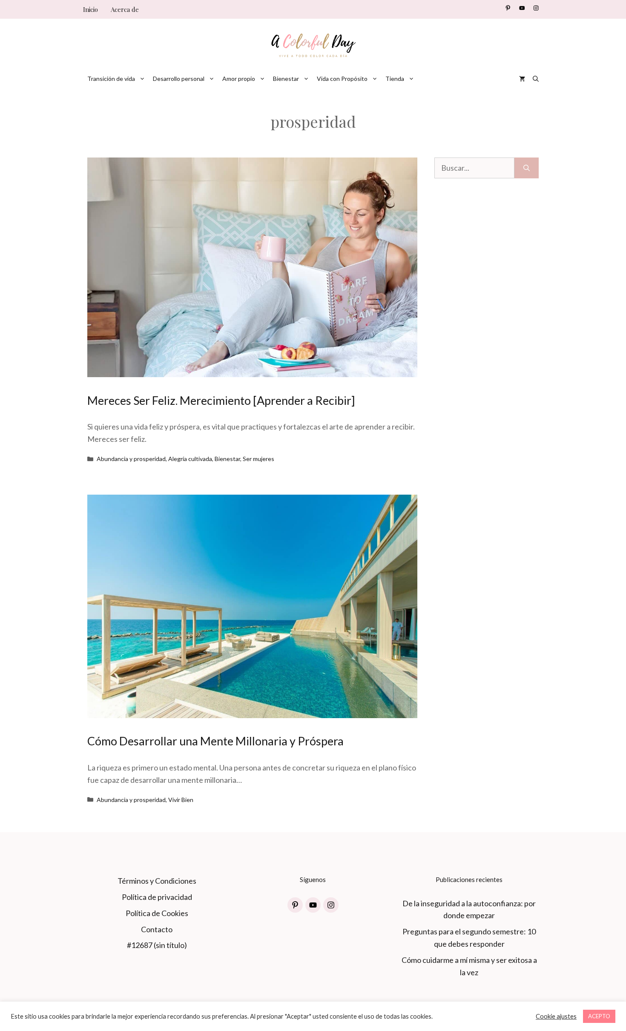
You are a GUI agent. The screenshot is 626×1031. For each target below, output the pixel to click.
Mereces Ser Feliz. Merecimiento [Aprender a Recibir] (221, 400)
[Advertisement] (486, 369)
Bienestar (286, 78)
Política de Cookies (157, 913)
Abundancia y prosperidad (131, 458)
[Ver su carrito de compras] (522, 79)
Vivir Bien (180, 799)
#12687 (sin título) (157, 945)
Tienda (394, 78)
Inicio (90, 9)
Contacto (156, 929)
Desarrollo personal (178, 78)
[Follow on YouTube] (522, 8)
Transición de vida (111, 78)
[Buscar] (526, 168)
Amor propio (238, 78)
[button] (536, 79)
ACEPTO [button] (599, 1016)
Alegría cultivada (190, 458)
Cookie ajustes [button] (556, 1016)
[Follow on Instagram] (536, 8)
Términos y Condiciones (157, 880)
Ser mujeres (258, 458)
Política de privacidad (157, 897)
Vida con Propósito (342, 78)
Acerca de (125, 9)
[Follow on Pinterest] (508, 8)
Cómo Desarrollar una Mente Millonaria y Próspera (215, 741)
